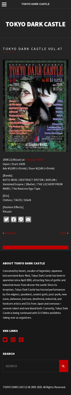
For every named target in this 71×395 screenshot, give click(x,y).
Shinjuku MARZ (34, 159)
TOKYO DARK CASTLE (35, 24)
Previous (10, 233)
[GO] (63, 366)
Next (63, 233)
